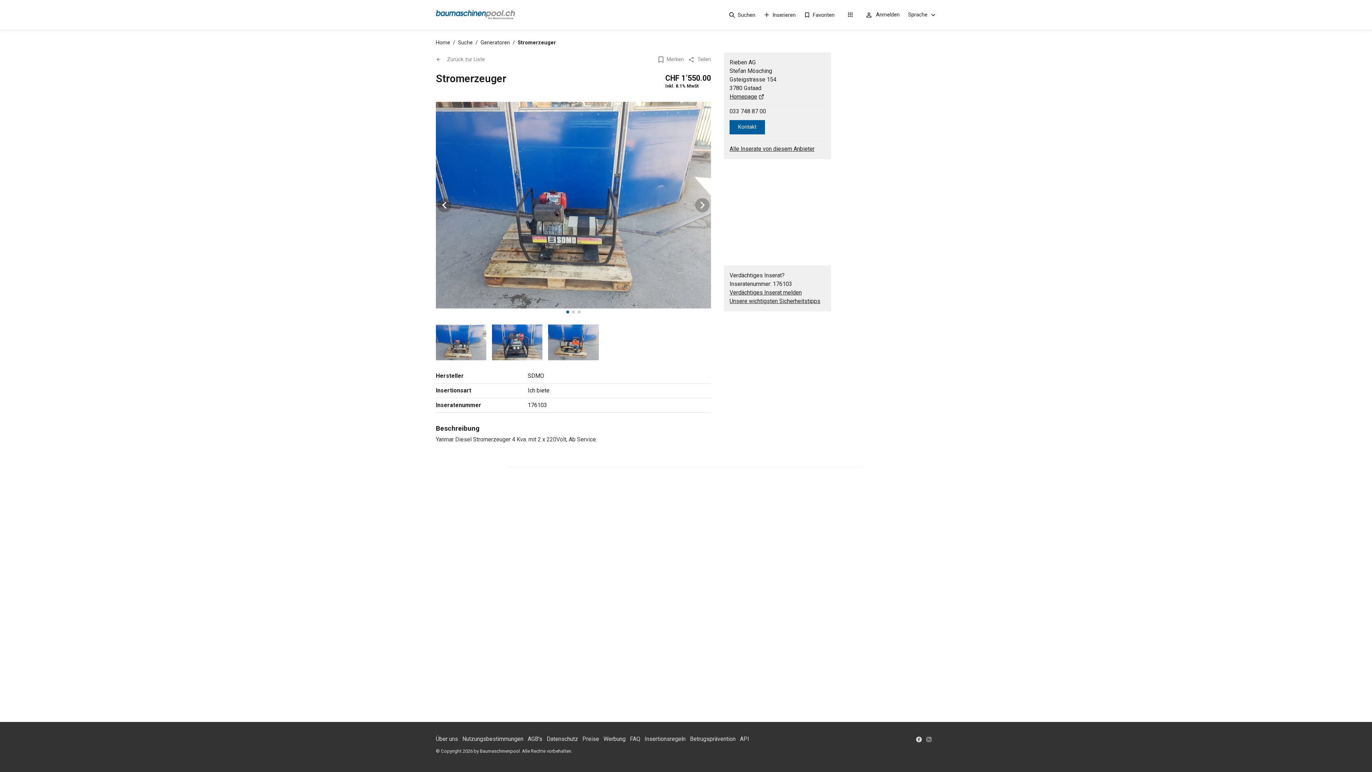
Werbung (614, 739)
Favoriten (824, 15)
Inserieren (784, 15)
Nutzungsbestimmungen (492, 739)
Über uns (447, 739)
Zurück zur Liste (466, 59)
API (744, 739)
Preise (590, 739)
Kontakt (747, 127)
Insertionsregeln (665, 739)
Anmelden (888, 14)
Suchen (746, 15)
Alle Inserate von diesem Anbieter (772, 148)
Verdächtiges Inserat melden (766, 292)
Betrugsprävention (713, 739)
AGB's (535, 739)
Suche (465, 43)
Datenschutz (562, 739)
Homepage (743, 96)
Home (443, 43)
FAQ (635, 739)
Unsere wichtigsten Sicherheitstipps (775, 301)
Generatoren (495, 43)
